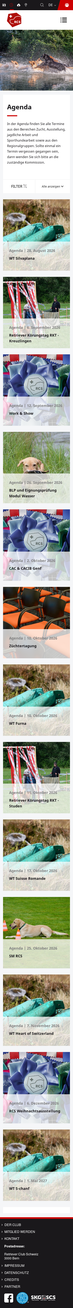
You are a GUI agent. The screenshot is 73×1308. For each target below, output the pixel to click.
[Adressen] (26, 5)
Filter (16, 186)
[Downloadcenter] (19, 5)
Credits (11, 1279)
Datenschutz (16, 1272)
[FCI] (22, 1297)
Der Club (12, 1225)
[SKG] (43, 1297)
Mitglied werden (19, 1231)
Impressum (14, 1265)
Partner (12, 1286)
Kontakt (11, 1238)
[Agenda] (12, 5)
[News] (4, 5)
